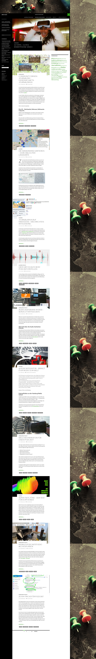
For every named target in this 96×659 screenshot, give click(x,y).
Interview (62, 63)
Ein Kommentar (29, 225)
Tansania (61, 75)
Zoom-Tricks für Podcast (31, 596)
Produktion (34, 412)
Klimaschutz (53, 67)
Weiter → (36, 631)
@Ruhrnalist (4, 14)
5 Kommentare (30, 548)
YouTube (60, 78)
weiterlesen (21, 123)
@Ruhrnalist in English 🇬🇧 (28, 17)
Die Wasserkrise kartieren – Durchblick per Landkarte (31, 153)
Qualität (30, 626)
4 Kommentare (29, 501)
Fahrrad (62, 61)
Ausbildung (25, 472)
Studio (29, 519)
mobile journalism (56, 69)
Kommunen (58, 67)
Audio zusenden (48, 17)
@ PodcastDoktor (35, 406)
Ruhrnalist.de (35, 336)
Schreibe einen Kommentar (31, 372)
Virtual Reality (64, 76)
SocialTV (57, 73)
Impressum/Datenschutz (63, 17)
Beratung (24, 412)
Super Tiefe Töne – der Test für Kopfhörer (32, 499)
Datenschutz (54, 61)
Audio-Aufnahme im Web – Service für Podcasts (31, 311)
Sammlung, (24, 232)
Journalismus (21, 74)
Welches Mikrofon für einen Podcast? (30, 439)
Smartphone (64, 72)
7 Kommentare (29, 84)
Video (32, 519)
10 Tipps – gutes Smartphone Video (23, 46)
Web (52, 78)
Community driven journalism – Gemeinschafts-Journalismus (28, 79)
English (25, 92)
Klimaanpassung (63, 65)
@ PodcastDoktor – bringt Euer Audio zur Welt (32, 369)
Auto (62, 60)
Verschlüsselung (54, 77)
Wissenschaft (56, 78)
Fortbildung (25, 283)
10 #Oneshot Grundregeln (6, 27)
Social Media (53, 73)
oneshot (53, 71)
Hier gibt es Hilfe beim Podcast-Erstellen (29, 268)
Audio (21, 283)
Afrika (65, 58)
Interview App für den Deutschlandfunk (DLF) (5, 25)
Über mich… (54, 17)
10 (31, 631)
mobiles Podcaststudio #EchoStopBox (30, 545)
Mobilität (63, 69)
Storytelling (28, 194)
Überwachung (55, 79)
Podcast (24, 265)
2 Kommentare (28, 271)
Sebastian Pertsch (25, 231)
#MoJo (53, 58)
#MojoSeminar (59, 58)
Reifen (61, 72)
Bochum (65, 60)
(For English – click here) (25, 558)
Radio (58, 72)
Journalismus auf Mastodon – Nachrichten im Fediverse (31, 222)
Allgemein (20, 217)
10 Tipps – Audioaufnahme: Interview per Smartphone (6, 22)
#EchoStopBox (22, 571)
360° (63, 58)
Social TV (60, 73)
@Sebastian (31, 231)
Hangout (59, 63)
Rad (56, 72)
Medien (30, 343)
